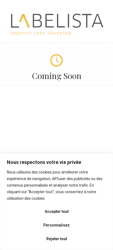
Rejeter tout (56, 239)
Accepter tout (57, 211)
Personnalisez (56, 225)
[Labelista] (56, 35)
